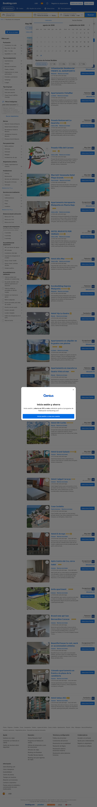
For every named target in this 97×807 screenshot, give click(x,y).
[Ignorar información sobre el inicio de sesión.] (73, 389)
